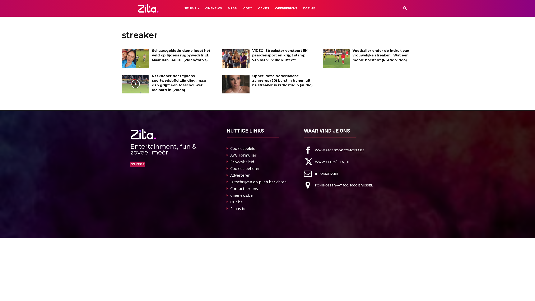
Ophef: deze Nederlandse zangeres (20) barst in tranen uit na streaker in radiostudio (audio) (282, 80)
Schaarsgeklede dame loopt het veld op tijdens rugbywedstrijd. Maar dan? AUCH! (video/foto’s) (181, 55)
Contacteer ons (244, 188)
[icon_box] (334, 150)
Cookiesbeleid (242, 148)
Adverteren (240, 175)
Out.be (236, 201)
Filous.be (238, 208)
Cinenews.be (241, 195)
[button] (405, 8)
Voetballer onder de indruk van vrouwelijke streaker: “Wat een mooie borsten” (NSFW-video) (381, 55)
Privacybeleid (242, 161)
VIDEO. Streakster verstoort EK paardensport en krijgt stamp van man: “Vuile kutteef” (280, 55)
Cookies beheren (245, 168)
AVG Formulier (243, 155)
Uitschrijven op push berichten (258, 181)
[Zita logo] (148, 8)
